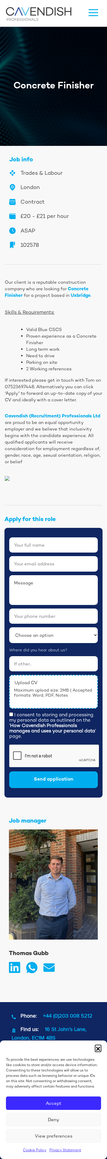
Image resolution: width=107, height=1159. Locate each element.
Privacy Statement (65, 1150)
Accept (54, 1103)
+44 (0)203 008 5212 (67, 1015)
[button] (98, 1048)
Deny (53, 1119)
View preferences (54, 1136)
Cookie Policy (34, 1150)
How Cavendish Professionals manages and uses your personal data (52, 728)
